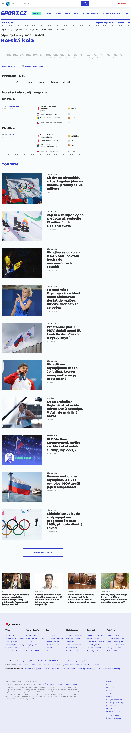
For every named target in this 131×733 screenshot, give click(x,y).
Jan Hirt (29, 642)
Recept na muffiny (73, 638)
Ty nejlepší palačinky (74, 635)
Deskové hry (81, 669)
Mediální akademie (113, 712)
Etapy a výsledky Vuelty (35, 638)
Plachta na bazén (30, 665)
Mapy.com (25, 661)
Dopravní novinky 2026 (115, 642)
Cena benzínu (62, 661)
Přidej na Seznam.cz (114, 700)
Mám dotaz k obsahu (114, 709)
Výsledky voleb (11, 642)
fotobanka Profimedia (68, 684)
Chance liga (50, 635)
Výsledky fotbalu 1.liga (54, 638)
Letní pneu (71, 669)
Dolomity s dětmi (93, 651)
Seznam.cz (122, 4)
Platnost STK (112, 651)
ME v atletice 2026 (53, 645)
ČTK (46, 684)
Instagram (110, 690)
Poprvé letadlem (93, 638)
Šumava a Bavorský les (95, 642)
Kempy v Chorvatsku (95, 635)
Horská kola (7, 66)
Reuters (56, 684)
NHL (47, 651)
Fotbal (48, 13)
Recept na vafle (72, 648)
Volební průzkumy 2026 (14, 638)
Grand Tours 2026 (32, 651)
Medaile (120, 23)
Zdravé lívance (71, 642)
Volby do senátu (11, 648)
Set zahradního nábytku (73, 665)
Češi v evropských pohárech (79, 661)
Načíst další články (43, 552)
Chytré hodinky (101, 669)
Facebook (110, 687)
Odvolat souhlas (112, 715)
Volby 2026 (9, 635)
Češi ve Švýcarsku (93, 645)
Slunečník (50, 665)
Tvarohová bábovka (73, 645)
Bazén (20, 665)
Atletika (50, 398)
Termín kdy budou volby (14, 645)
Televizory (90, 669)
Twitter (109, 693)
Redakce (109, 681)
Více (126, 13)
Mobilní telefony (31, 669)
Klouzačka (59, 665)
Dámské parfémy (59, 669)
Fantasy (37, 13)
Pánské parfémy (114, 669)
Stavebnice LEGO (44, 669)
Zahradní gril (88, 665)
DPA (50, 684)
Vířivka (96, 665)
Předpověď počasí (37, 661)
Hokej (58, 13)
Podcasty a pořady (111, 13)
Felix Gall (29, 648)
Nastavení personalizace (115, 718)
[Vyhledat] (85, 3)
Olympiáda (52, 174)
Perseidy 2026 (50, 661)
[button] (22, 188)
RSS (107, 684)
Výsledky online (90, 13)
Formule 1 (49, 648)
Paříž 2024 (7, 22)
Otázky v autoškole (114, 648)
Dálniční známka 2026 (115, 638)
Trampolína (41, 665)
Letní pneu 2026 (113, 635)
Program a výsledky (104, 23)
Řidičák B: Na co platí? (115, 645)
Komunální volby (12, 651)
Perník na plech (72, 651)
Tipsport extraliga (52, 642)
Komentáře (52, 436)
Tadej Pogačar (31, 645)
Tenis (67, 13)
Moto (76, 13)
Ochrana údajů (112, 706)
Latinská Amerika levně (95, 648)
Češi (128, 23)
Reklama (109, 696)
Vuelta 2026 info (32, 635)
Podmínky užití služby (114, 703)
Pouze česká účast (34, 66)
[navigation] (3, 4)
